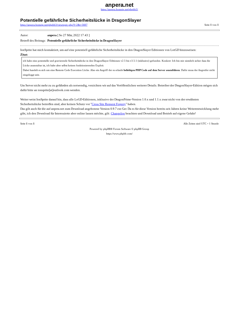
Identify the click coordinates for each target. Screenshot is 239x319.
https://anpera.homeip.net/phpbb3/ (119, 9)
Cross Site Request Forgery (109, 104)
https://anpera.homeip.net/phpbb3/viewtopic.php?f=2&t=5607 (54, 25)
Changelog (118, 113)
